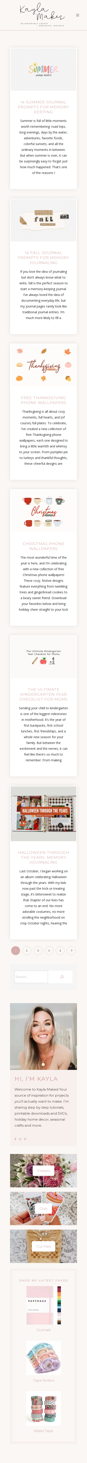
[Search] (61, 977)
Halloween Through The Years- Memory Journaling (43, 857)
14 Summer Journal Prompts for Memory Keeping (43, 107)
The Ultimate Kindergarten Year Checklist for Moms (43, 694)
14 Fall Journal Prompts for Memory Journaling (43, 258)
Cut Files (43, 1246)
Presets (43, 1170)
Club (43, 1208)
